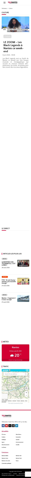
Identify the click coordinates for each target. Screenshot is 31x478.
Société (17, 439)
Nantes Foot (19, 458)
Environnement (19, 442)
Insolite (17, 444)
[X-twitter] (9, 425)
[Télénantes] (6, 416)
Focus (17, 460)
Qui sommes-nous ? (6, 473)
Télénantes (4, 8)
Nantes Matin (5, 455)
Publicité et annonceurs (22, 475)
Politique (4, 439)
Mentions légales (23, 473)
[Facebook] (3, 425)
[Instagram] (13, 425)
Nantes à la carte (6, 460)
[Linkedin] (16, 425)
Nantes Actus (5, 458)
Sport (3, 442)
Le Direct (4, 447)
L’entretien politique (6, 463)
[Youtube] (6, 425)
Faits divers (18, 434)
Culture (3, 437)
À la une (4, 434)
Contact (15, 473)
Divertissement (5, 444)
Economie (18, 437)
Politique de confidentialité (8, 475)
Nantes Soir (18, 455)
